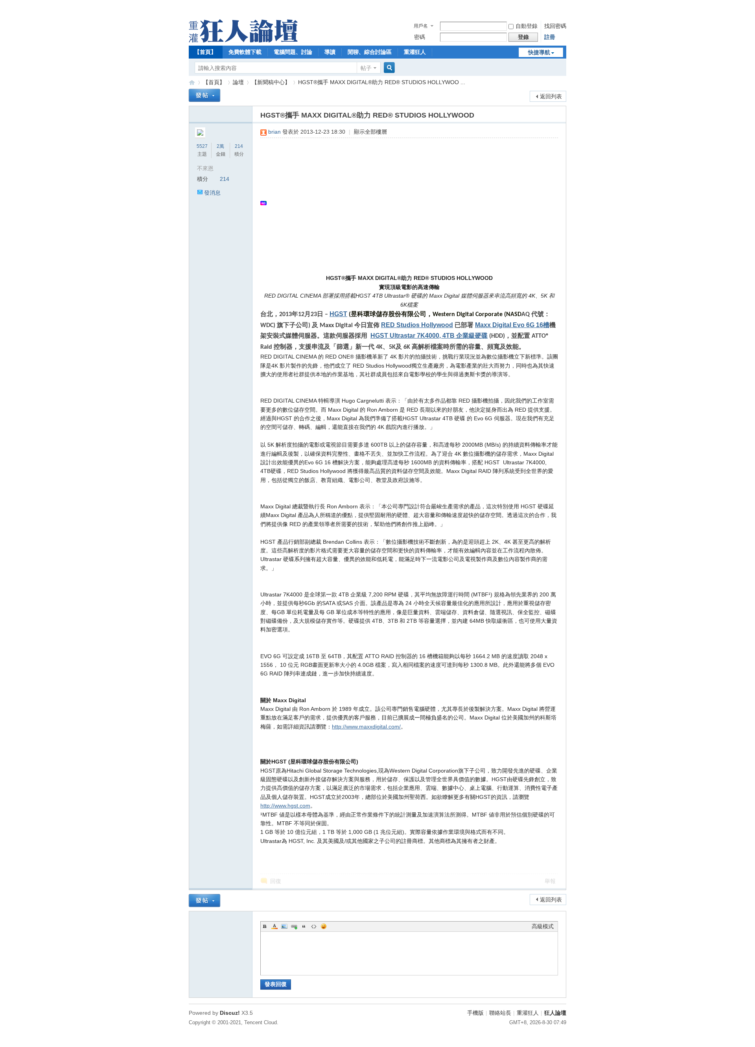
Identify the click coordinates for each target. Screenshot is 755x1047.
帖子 (366, 68)
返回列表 (551, 96)
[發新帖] (204, 95)
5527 (202, 146)
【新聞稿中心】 (271, 82)
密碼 (419, 37)
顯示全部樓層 (370, 132)
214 (239, 146)
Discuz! (230, 1013)
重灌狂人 (415, 52)
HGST (338, 314)
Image (284, 926)
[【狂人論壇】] (243, 40)
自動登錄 (527, 26)
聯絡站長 (500, 1013)
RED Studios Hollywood (417, 325)
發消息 (212, 193)
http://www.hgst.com (285, 805)
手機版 (475, 1013)
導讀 (329, 52)
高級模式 (543, 926)
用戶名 (421, 26)
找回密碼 (555, 26)
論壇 (238, 82)
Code (314, 926)
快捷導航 (539, 52)
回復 (275, 881)
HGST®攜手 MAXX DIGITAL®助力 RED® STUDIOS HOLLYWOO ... (381, 82)
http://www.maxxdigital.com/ (366, 726)
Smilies (324, 926)
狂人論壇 (555, 1013)
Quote (304, 926)
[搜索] (388, 67)
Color (274, 926)
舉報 (550, 881)
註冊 (549, 37)
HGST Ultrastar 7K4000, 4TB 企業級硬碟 (429, 335)
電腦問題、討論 (293, 52)
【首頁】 (205, 52)
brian (274, 132)
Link (294, 926)
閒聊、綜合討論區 (370, 52)
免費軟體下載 (244, 52)
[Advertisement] (405, 203)
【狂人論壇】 (192, 82)
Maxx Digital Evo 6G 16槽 (512, 325)
